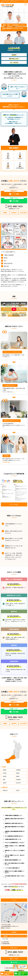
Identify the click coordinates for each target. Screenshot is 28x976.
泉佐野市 (18, 770)
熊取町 (4, 770)
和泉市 (4, 783)
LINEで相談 (14, 200)
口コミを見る (14, 504)
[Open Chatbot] (20, 966)
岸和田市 (18, 779)
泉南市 (17, 773)
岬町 (4, 779)
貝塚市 (4, 773)
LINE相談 (15, 962)
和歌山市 (5, 790)
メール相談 (15, 958)
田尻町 (17, 776)
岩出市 (17, 790)
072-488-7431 (6, 462)
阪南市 (4, 776)
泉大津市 (18, 783)
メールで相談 (14, 193)
